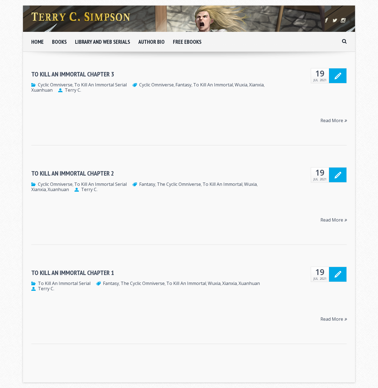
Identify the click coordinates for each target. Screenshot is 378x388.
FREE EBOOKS (187, 41)
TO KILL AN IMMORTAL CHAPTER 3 (72, 74)
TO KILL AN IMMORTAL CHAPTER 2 (72, 173)
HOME (37, 41)
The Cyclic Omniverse (179, 184)
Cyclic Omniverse (55, 85)
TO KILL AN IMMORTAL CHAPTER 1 (72, 272)
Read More (332, 120)
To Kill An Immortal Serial (100, 85)
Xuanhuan (42, 90)
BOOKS (59, 41)
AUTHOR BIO (151, 41)
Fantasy (183, 85)
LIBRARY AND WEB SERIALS (102, 41)
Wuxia (241, 85)
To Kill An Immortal (213, 85)
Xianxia (256, 85)
